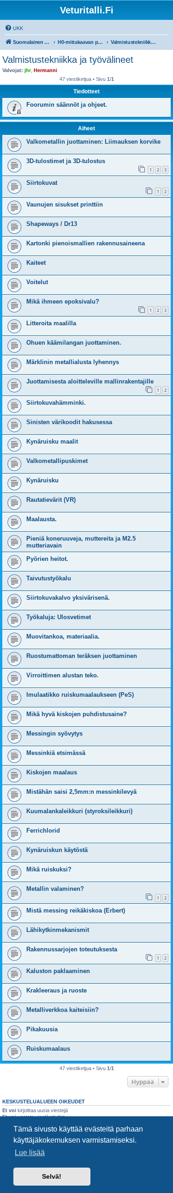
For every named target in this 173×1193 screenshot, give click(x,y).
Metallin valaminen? (55, 888)
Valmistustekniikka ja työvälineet (67, 60)
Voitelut (37, 282)
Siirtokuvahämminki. (56, 402)
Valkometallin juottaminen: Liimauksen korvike (93, 141)
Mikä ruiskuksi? (49, 869)
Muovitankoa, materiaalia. (63, 636)
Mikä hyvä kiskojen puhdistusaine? (76, 714)
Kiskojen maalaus (51, 772)
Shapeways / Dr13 (51, 223)
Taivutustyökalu (48, 578)
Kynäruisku (42, 480)
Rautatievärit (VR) (51, 499)
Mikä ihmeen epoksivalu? (62, 301)
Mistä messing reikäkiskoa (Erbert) (75, 910)
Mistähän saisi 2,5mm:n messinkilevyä (81, 791)
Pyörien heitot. (47, 558)
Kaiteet (36, 262)
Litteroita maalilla (51, 323)
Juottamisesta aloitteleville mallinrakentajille (90, 381)
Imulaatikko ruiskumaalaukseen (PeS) (80, 694)
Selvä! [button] (51, 1176)
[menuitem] (14, 28)
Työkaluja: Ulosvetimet (58, 617)
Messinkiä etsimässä (55, 752)
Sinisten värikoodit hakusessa (69, 422)
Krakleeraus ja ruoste (56, 990)
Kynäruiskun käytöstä (57, 849)
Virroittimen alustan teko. (62, 675)
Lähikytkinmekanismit (57, 929)
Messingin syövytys (54, 733)
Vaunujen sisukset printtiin (64, 204)
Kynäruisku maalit (52, 441)
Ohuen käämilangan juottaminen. (73, 342)
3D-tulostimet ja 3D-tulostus (65, 161)
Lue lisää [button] (30, 1152)
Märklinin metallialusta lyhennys (72, 362)
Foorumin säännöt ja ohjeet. (66, 104)
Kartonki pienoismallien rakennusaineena (85, 243)
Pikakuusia (42, 1029)
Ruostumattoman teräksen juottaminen (81, 655)
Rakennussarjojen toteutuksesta (71, 949)
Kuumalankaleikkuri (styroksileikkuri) (79, 811)
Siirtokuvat (41, 182)
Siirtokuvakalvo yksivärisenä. (68, 597)
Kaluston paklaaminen (58, 971)
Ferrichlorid (43, 830)
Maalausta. (41, 519)
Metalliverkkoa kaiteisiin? (62, 1009)
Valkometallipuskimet (57, 460)
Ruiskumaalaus (48, 1048)
